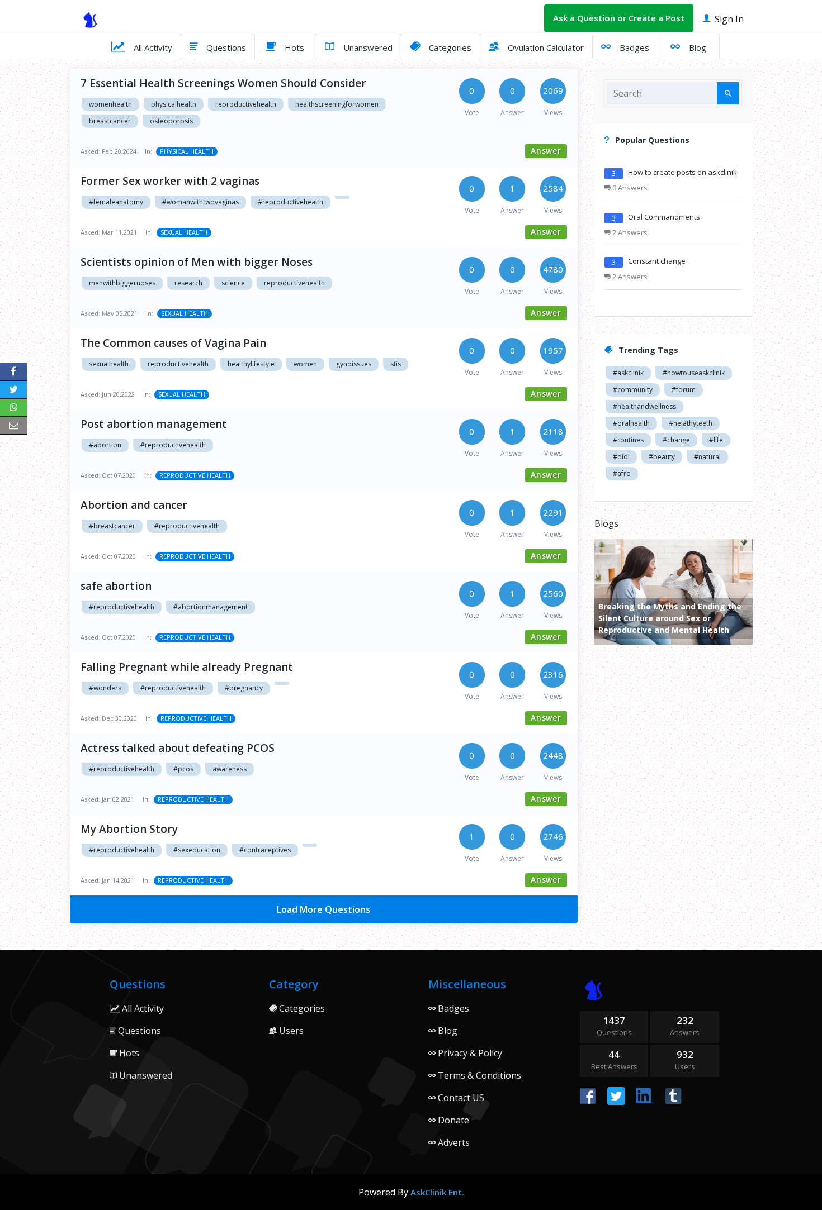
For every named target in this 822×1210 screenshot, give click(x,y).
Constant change (657, 261)
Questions (225, 47)
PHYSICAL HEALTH (187, 151)
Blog (696, 47)
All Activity (151, 47)
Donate (452, 1120)
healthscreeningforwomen (337, 104)
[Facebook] (13, 372)
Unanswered (367, 47)
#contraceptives (265, 850)
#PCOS (183, 769)
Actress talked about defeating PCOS (178, 748)
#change (676, 440)
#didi (621, 456)
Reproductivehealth (294, 283)
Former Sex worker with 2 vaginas (170, 181)
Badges (633, 47)
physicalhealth (173, 104)
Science (233, 283)
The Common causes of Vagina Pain (173, 343)
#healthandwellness (644, 406)
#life (716, 440)
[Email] (13, 426)
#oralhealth (631, 423)
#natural (707, 456)
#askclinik (628, 373)
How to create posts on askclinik (682, 172)
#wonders (105, 688)
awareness (229, 769)
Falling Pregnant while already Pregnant (187, 667)
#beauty (662, 456)
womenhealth (110, 104)
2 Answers (629, 232)
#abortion (105, 445)
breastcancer (110, 121)
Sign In (728, 19)
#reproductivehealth (290, 202)
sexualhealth (109, 364)
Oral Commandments (664, 217)
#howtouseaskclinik (694, 373)
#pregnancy (244, 688)
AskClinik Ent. (437, 1192)
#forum (684, 389)
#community (633, 389)
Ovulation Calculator (545, 47)
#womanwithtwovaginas (200, 202)
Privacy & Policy (469, 1053)
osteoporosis (171, 121)
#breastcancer (112, 526)
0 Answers (629, 188)
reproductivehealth (245, 104)
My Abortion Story (129, 829)
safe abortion (116, 586)
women (305, 364)
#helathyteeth (690, 423)
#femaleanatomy (116, 202)
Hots (293, 47)
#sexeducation (196, 850)
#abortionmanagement (210, 607)
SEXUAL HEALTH (183, 232)
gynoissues (353, 364)
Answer (546, 150)
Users (290, 1031)
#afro (622, 473)
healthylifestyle (251, 364)
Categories (449, 47)
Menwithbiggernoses (122, 283)
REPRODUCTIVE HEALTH (194, 475)
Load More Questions (323, 909)
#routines (628, 440)
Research (188, 283)
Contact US (460, 1098)
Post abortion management (154, 424)
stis (395, 364)
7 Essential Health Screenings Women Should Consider (223, 83)
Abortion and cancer (134, 505)
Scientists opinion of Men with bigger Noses (197, 262)
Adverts (453, 1142)
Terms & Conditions (478, 1075)
